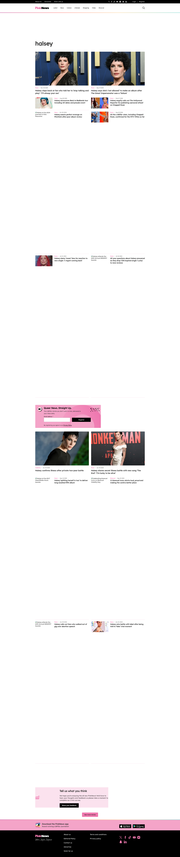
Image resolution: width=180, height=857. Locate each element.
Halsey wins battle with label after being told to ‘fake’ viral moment (126, 625)
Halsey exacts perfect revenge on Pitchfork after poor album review (68, 115)
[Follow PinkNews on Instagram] (139, 838)
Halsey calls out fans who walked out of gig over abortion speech (70, 625)
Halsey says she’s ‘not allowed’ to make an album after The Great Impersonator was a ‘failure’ (116, 91)
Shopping (86, 8)
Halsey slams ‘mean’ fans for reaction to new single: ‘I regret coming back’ (70, 259)
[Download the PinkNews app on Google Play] (139, 826)
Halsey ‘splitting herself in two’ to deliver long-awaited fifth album (71, 481)
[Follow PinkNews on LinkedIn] (126, 2)
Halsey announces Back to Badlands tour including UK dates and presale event (71, 101)
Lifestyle (77, 8)
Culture (69, 8)
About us (67, 834)
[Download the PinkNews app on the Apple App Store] (125, 826)
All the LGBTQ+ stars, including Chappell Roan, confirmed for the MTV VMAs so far (127, 115)
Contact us (68, 843)
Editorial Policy (69, 839)
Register (142, 2)
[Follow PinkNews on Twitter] (121, 838)
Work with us (58, 2)
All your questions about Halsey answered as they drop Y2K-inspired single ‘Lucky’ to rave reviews (127, 260)
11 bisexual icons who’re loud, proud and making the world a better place (126, 481)
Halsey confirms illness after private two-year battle (59, 470)
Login (134, 2)
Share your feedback (69, 805)
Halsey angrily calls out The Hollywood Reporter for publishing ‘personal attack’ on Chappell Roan (126, 102)
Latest (55, 8)
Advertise (47, 2)
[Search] (143, 8)
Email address (51, 416)
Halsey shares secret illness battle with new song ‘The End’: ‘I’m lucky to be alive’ (116, 471)
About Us (38, 2)
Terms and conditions (98, 834)
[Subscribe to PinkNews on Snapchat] (121, 842)
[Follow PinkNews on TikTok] (130, 838)
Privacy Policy (67, 425)
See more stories (90, 815)
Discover (101, 8)
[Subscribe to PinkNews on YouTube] (134, 838)
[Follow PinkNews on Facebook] (125, 838)
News (62, 8)
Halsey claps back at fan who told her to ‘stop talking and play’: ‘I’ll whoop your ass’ (62, 91)
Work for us (68, 851)
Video (94, 8)
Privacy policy (95, 839)
